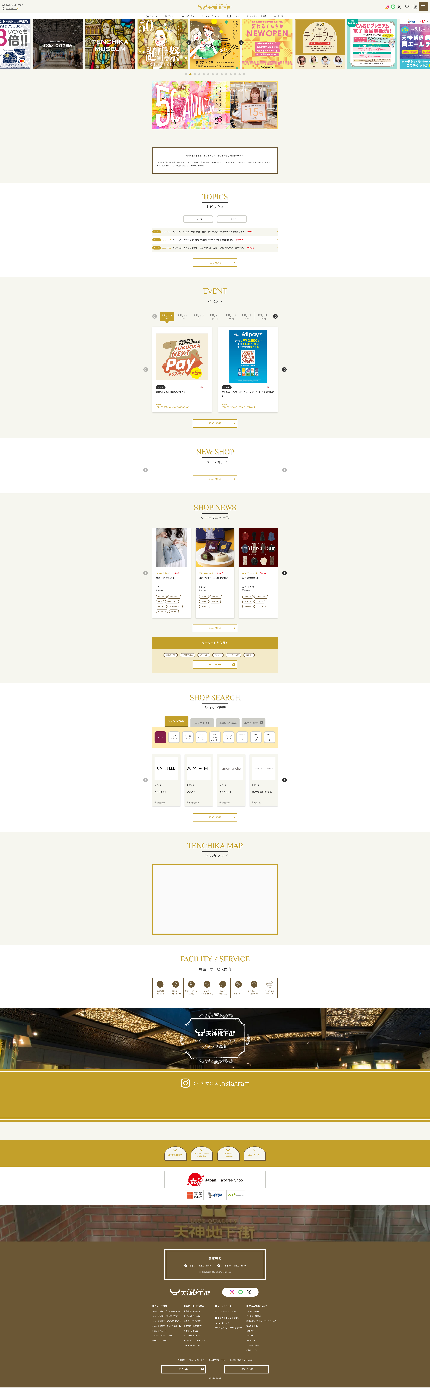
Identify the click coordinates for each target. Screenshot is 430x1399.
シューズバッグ (188, 737)
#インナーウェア (233, 655)
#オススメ (249, 655)
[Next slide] (241, 42)
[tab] (176, 721)
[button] (186, 74)
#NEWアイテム (170, 655)
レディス (160, 737)
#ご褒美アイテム (188, 655)
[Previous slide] (188, 42)
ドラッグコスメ (229, 737)
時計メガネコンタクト (215, 737)
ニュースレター (232, 219)
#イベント (218, 655)
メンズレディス (174, 737)
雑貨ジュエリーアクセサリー (201, 737)
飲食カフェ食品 (256, 737)
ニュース (198, 219)
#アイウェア (203, 655)
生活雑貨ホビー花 (242, 737)
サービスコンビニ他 (270, 737)
